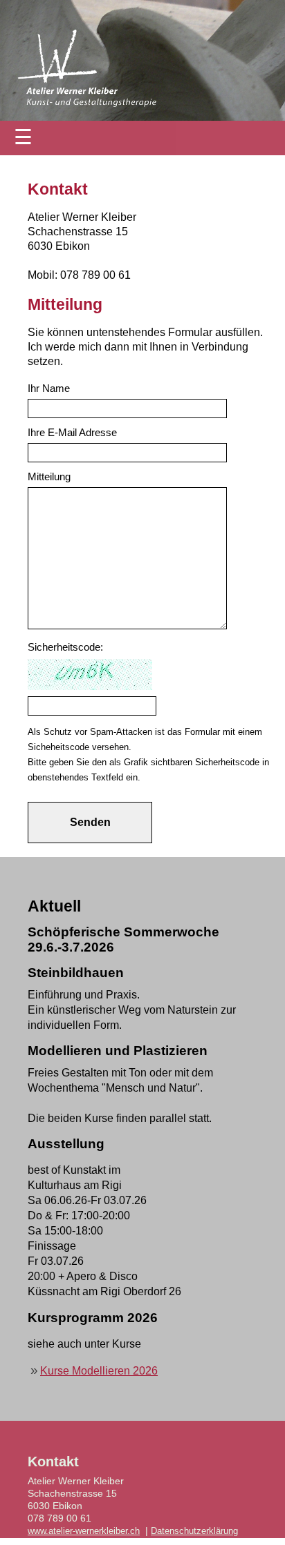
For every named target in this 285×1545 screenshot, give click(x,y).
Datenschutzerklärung (194, 1531)
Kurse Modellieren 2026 (99, 1371)
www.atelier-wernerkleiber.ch (84, 1531)
